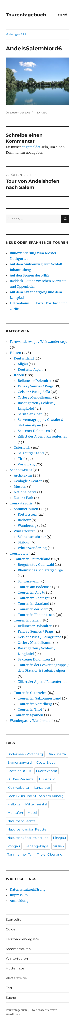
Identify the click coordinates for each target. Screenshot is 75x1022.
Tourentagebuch (26, 15)
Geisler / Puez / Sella (34, 392)
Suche (11, 998)
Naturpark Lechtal (21, 821)
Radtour (24, 520)
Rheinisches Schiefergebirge (40, 570)
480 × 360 (41, 112)
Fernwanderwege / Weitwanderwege (39, 342)
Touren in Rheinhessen (36, 615)
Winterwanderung (32, 548)
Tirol (21, 459)
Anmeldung (19, 901)
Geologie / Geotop (28, 481)
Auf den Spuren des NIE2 (29, 275)
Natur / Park (23, 498)
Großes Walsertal (20, 779)
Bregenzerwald (19, 762)
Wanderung (27, 526)
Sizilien (58, 846)
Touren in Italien (27, 620)
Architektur (23, 475)
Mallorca (14, 804)
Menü (62, 14)
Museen (20, 487)
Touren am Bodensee (34, 587)
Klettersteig (27, 514)
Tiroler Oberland (49, 854)
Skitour (24, 542)
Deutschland (24, 358)
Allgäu (23, 364)
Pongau (13, 846)
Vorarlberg (26, 464)
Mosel (32, 813)
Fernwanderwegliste (22, 939)
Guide (10, 929)
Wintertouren (25, 531)
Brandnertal (57, 754)
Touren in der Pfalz (33, 609)
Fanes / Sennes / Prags (36, 386)
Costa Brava (45, 762)
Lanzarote (42, 787)
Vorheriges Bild (16, 34)
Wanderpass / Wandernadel (31, 721)
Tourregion (19, 553)
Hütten (15, 353)
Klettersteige (16, 978)
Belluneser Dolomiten (35, 381)
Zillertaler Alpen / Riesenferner (42, 436)
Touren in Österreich (30, 693)
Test (9, 988)
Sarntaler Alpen (30, 414)
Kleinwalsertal (18, 787)
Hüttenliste (15, 968)
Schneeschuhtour (32, 537)
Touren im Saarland (33, 604)
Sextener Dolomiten (34, 431)
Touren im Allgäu (31, 592)
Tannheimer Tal (19, 854)
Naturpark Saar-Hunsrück (27, 838)
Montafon (15, 813)
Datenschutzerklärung (28, 889)
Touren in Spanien (28, 715)
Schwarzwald (28, 581)
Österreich (22, 447)
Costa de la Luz (19, 771)
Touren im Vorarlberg (35, 704)
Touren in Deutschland (32, 559)
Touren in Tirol (30, 709)
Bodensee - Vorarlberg (25, 754)
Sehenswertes (21, 470)
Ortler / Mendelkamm (35, 397)
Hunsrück (47, 779)
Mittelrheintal (36, 804)
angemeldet (31, 147)
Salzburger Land (31, 453)
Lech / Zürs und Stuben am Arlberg (35, 796)
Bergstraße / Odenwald (36, 565)
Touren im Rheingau (34, 598)
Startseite (13, 919)
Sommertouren (26, 509)
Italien (19, 375)
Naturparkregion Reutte (26, 829)
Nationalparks (25, 492)
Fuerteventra (46, 771)
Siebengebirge (36, 846)
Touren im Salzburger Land (39, 698)
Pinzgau (59, 838)
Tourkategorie (21, 503)
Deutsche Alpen (30, 369)
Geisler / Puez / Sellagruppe (39, 637)
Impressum (19, 895)
